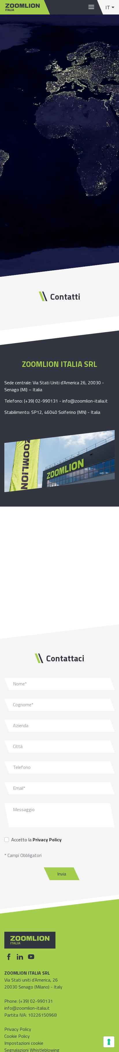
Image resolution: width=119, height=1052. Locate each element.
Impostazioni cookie (23, 1043)
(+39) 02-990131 (41, 400)
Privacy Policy (47, 839)
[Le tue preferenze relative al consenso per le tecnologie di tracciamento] (108, 1041)
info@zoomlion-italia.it (85, 400)
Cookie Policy (17, 1036)
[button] (109, 7)
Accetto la (36, 839)
